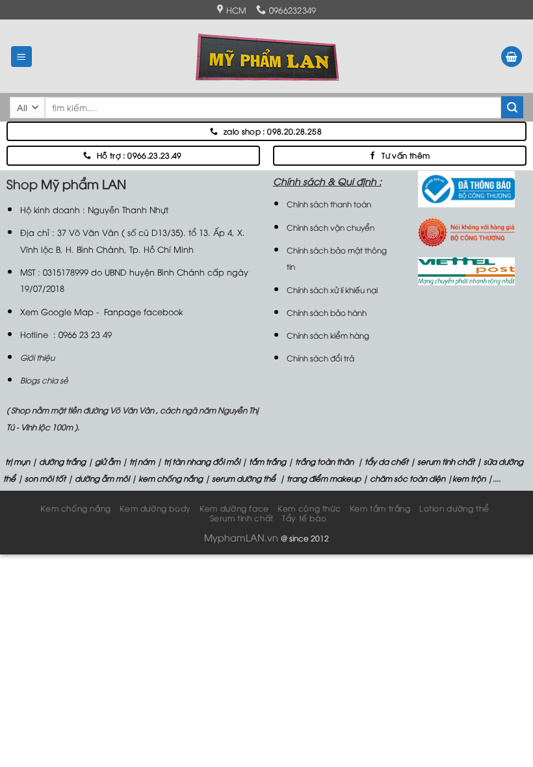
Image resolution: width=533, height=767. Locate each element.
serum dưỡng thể (245, 478)
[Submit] (512, 107)
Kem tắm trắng (380, 508)
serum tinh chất (445, 461)
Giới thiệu (37, 357)
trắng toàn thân (324, 461)
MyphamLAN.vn (241, 537)
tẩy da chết (386, 461)
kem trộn (469, 478)
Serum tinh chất (242, 517)
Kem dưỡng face (234, 508)
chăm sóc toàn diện (406, 478)
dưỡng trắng (62, 461)
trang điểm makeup (323, 478)
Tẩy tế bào (304, 517)
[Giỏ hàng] (511, 57)
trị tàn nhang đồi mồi (202, 461)
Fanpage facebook (143, 311)
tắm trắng (267, 461)
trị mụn (17, 461)
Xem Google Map (57, 311)
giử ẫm (106, 461)
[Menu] (21, 57)
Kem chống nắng (75, 508)
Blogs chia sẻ (44, 379)
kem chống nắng (169, 478)
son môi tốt (45, 478)
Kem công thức (309, 508)
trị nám (142, 461)
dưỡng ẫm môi (101, 478)
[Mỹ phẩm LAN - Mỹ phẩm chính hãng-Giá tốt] (266, 56)
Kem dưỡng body (155, 508)
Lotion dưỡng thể (454, 508)
